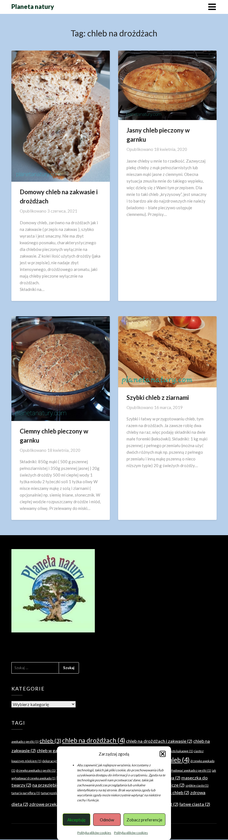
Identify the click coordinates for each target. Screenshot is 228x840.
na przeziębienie (51, 784)
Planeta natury (32, 6)
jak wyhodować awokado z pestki (187, 770)
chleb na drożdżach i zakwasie (159, 741)
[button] (162, 754)
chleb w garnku (55, 750)
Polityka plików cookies (94, 833)
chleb (50, 740)
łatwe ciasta (194, 804)
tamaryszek (51, 793)
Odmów (107, 819)
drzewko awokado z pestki (36, 770)
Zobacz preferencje (144, 819)
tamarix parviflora (25, 793)
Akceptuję (76, 819)
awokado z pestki (25, 741)
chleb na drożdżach (93, 740)
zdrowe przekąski (49, 804)
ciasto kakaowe (180, 751)
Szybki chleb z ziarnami (158, 397)
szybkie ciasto (197, 785)
